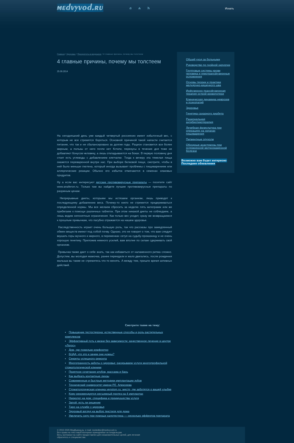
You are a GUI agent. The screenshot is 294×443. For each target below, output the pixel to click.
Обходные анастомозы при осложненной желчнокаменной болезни (206, 147)
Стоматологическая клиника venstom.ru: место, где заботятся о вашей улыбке (120, 389)
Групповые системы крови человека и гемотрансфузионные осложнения (208, 73)
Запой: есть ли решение (85, 402)
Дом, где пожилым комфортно (88, 349)
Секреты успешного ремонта (88, 358)
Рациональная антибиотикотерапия (199, 121)
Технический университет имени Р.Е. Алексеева (100, 384)
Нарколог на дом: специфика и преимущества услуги (104, 398)
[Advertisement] (90, 101)
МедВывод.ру (77, 430)
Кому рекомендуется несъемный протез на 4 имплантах (106, 393)
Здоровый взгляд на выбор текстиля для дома (99, 411)
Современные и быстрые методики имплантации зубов (105, 380)
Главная (61, 54)
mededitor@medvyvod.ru (104, 430)
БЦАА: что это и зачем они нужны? (91, 354)
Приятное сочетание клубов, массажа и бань (98, 371)
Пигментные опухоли (200, 139)
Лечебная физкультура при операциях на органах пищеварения (204, 130)
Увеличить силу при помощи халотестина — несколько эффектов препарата (119, 415)
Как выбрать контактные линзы (89, 376)
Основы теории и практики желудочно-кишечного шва (203, 84)
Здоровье (192, 107)
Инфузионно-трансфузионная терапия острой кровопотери (206, 92)
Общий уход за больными (203, 59)
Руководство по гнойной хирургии (208, 65)
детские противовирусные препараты (121, 182)
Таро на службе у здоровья (86, 406)
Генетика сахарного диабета (205, 113)
